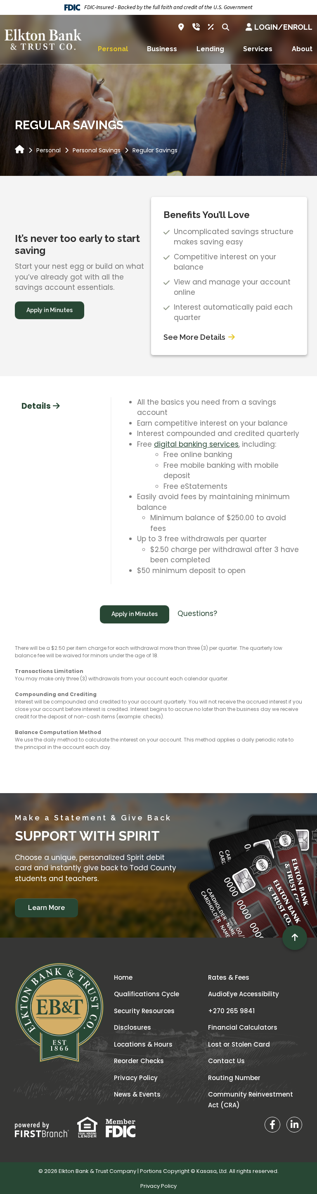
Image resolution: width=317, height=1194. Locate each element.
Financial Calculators (242, 1027)
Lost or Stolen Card (239, 1044)
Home (123, 977)
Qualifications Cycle (146, 994)
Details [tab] (36, 406)
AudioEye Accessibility (243, 994)
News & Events (137, 1094)
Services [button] (257, 49)
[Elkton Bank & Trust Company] (43, 39)
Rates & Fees (228, 977)
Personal (48, 150)
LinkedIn (294, 1124)
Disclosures (132, 1027)
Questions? (197, 613)
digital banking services (196, 444)
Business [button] (162, 49)
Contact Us (226, 1061)
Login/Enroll (283, 27)
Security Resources (144, 1011)
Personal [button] (113, 49)
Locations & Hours (143, 1044)
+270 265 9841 (231, 1011)
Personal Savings (97, 150)
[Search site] (225, 27)
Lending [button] (210, 49)
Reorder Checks (139, 1061)
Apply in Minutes (49, 310)
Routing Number (234, 1077)
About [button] (302, 49)
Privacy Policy (136, 1077)
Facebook (272, 1124)
